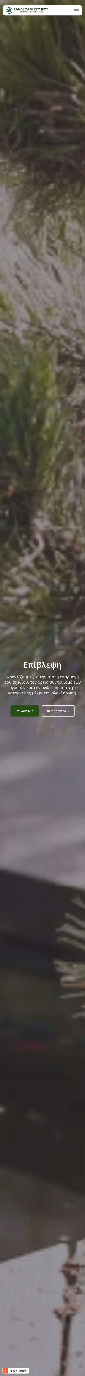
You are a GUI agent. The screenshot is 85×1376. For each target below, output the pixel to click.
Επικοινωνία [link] (25, 711)
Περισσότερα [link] (56, 711)
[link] (27, 10)
